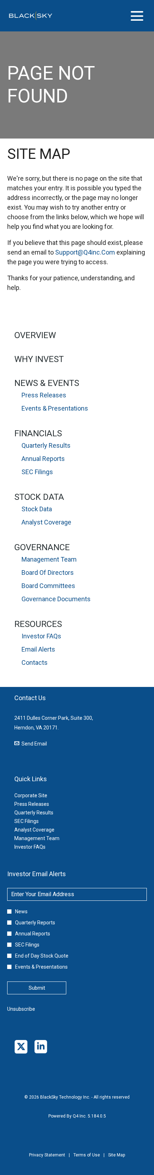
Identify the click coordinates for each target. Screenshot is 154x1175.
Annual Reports (43, 458)
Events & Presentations (54, 408)
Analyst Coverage (46, 522)
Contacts (34, 662)
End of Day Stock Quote (41, 956)
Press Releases (43, 395)
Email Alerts (38, 649)
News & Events (46, 383)
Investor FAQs (41, 636)
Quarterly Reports (35, 922)
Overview (35, 335)
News (21, 911)
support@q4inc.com (85, 252)
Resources (38, 624)
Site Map (116, 1160)
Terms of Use (86, 1160)
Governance (42, 547)
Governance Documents (56, 599)
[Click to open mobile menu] (137, 15)
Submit (37, 988)
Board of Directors (47, 572)
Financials (38, 433)
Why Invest (39, 359)
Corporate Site (39, 795)
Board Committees (48, 585)
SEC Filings (37, 472)
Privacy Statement (47, 1160)
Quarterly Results (46, 445)
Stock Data (39, 497)
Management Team (49, 559)
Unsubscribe (21, 1009)
